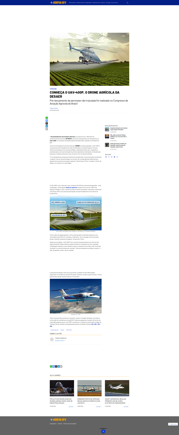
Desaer (62, 330)
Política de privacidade (69, 423)
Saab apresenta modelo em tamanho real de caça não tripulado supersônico (118, 145)
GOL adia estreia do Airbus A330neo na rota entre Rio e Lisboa (118, 136)
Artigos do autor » (60, 340)
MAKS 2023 (69, 330)
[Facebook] (46, 120)
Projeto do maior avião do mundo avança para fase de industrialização (61, 401)
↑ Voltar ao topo (173, 424)
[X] (46, 123)
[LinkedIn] (46, 126)
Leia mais (71, 406)
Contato (60, 423)
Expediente (53, 423)
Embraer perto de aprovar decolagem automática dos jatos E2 (88, 401)
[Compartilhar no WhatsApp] (117, 157)
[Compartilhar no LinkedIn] (114, 157)
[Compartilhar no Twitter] (109, 157)
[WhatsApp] (46, 117)
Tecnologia (53, 89)
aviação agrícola (54, 330)
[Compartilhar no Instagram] (112, 157)
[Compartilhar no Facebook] (106, 157)
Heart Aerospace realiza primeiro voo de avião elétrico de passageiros (115, 401)
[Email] (46, 129)
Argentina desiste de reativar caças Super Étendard (118, 128)
